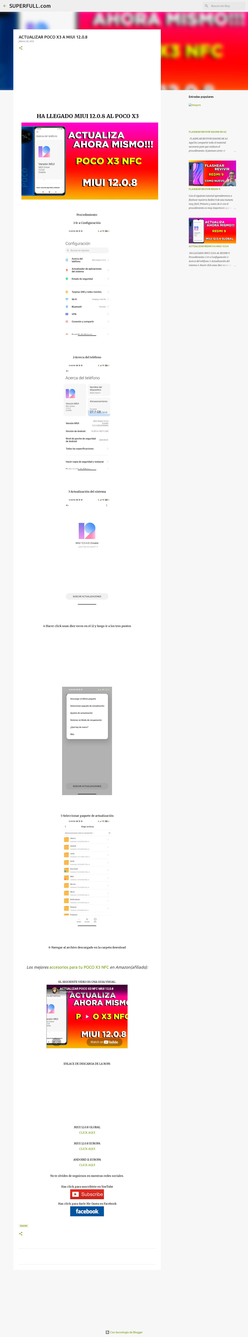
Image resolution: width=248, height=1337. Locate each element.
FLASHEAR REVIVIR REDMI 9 (204, 189)
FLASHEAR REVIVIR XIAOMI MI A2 (207, 131)
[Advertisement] (87, 86)
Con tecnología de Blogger (126, 1332)
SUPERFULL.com (30, 6)
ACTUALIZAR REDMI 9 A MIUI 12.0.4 (208, 246)
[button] (21, 48)
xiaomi (23, 1226)
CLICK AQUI (87, 1132)
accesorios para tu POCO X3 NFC (79, 967)
